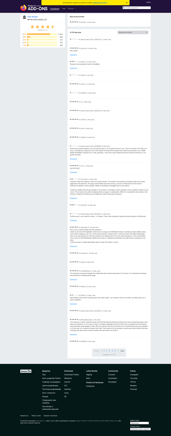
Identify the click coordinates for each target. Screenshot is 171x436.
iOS (65, 386)
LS (81, 101)
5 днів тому (91, 84)
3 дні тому (89, 75)
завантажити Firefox (100, 2)
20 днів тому (89, 262)
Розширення (54, 8)
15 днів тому (106, 214)
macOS (67, 382)
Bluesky (133, 386)
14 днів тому (92, 205)
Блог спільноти (48, 393)
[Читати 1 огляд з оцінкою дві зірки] (42, 42)
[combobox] (137, 7)
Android (67, 389)
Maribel (83, 286)
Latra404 (84, 205)
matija (83, 262)
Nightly (89, 375)
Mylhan (83, 295)
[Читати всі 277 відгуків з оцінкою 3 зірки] (42, 39)
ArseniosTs (84, 253)
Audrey (83, 75)
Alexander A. (85, 227)
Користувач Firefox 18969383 (91, 146)
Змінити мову (134, 420)
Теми (64, 8)
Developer (112, 382)
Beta (88, 378)
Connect (111, 375)
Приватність (24, 415)
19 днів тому (94, 227)
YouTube (133, 378)
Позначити (73, 55)
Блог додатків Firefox (51, 378)
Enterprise (90, 386)
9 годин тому (92, 48)
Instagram (134, 375)
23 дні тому (97, 319)
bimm (82, 128)
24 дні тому (91, 341)
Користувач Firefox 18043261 (91, 214)
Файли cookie (36, 415)
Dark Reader (32, 17)
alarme (83, 61)
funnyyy (83, 84)
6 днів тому (106, 110)
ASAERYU (84, 93)
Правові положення (50, 415)
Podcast (133, 389)
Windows (68, 378)
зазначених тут (40, 421)
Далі (122, 351)
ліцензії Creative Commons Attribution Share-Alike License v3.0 (97, 421)
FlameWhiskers (86, 271)
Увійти (149, 2)
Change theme (135, 426)
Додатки (46, 371)
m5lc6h (83, 119)
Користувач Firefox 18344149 (91, 110)
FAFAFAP (83, 341)
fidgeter (83, 137)
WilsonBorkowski (86, 319)
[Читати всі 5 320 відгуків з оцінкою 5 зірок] (42, 34)
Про (44, 375)
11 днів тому (89, 166)
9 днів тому (89, 128)
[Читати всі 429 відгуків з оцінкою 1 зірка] (42, 45)
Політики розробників (51, 389)
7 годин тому (106, 39)
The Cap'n (84, 179)
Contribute (112, 378)
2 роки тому (91, 22)
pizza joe (84, 48)
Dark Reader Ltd (40, 19)
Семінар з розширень (51, 382)
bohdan (83, 22)
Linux (66, 393)
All (65, 396)
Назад (96, 351)
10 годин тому (91, 61)
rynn (82, 166)
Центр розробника (50, 386)
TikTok (133, 382)
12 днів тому (92, 179)
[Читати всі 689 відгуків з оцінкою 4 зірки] (42, 37)
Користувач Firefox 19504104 (91, 39)
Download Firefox (71, 375)
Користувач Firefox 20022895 (91, 311)
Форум (45, 396)
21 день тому (95, 271)
